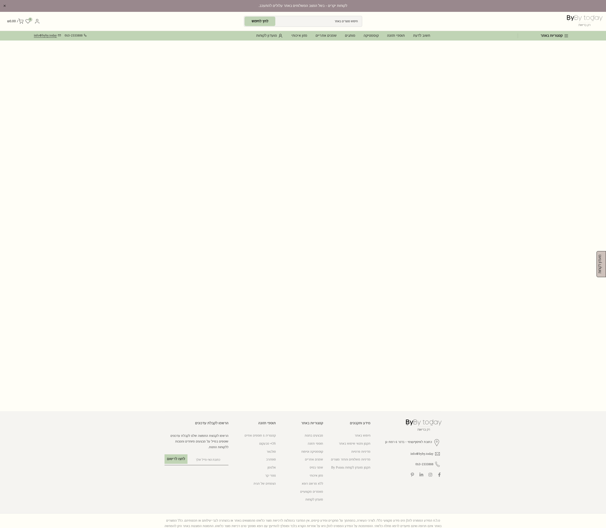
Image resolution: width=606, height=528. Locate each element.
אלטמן (271, 467)
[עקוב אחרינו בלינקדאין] (421, 475)
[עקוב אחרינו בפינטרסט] (412, 475)
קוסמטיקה (371, 36)
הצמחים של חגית (265, 483)
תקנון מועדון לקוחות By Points (350, 467)
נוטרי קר (270, 475)
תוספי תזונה (396, 36)
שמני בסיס (316, 467)
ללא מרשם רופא (312, 483)
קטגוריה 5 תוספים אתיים (260, 435)
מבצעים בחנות (314, 435)
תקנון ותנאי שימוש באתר (354, 443)
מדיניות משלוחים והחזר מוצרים (350, 459)
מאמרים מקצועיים (311, 491)
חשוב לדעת (421, 36)
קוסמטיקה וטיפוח (312, 451)
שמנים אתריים (326, 36)
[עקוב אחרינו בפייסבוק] (439, 475)
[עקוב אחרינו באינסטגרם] (430, 475)
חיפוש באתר (362, 435)
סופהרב (271, 459)
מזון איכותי (299, 36)
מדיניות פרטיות (360, 451)
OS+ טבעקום (267, 443)
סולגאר (271, 451)
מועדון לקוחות (266, 36)
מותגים (350, 36)
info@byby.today (45, 35)
